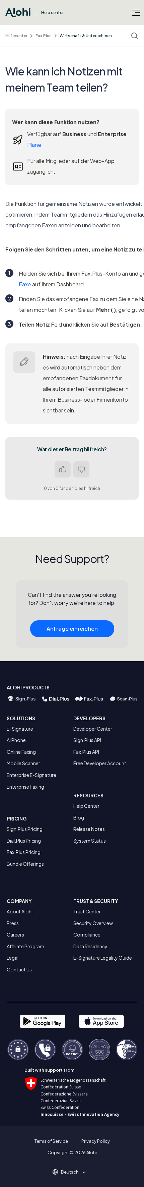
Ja (63, 469)
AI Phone (16, 740)
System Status (89, 841)
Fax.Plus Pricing (24, 852)
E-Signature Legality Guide (102, 958)
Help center (52, 12)
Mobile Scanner (23, 763)
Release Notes (89, 829)
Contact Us (19, 969)
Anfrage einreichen (72, 628)
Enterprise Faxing (25, 787)
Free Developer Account (99, 763)
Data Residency (90, 946)
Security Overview (93, 923)
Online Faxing (21, 752)
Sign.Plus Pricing (25, 829)
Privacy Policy (95, 1141)
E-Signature (20, 729)
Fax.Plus (43, 35)
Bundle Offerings (25, 864)
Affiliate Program (25, 946)
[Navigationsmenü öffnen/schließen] (136, 12)
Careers (15, 934)
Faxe (25, 284)
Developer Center (92, 729)
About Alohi (19, 911)
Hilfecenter (16, 35)
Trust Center (87, 911)
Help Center (86, 806)
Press (13, 923)
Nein (81, 469)
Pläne (34, 144)
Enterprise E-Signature (31, 775)
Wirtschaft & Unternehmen (86, 35)
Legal (12, 958)
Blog (78, 817)
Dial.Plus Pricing (24, 841)
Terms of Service (51, 1141)
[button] (72, 1172)
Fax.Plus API (86, 752)
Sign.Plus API (87, 740)
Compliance (86, 934)
